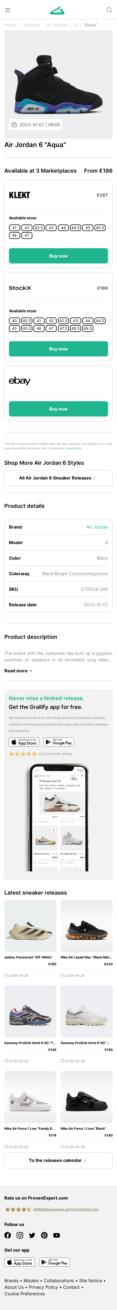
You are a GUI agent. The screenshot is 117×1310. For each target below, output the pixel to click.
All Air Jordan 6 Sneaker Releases (55, 478)
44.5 (75, 228)
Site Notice (90, 1280)
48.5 (75, 328)
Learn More (73, 448)
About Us (14, 1287)
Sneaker (31, 25)
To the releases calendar (55, 1160)
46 (14, 235)
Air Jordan (57, 25)
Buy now (58, 256)
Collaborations (59, 1280)
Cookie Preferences (24, 1293)
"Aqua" (90, 25)
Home (10, 25)
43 (51, 228)
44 (63, 228)
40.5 (27, 321)
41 (14, 228)
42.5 (39, 228)
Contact (71, 1287)
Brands (11, 1280)
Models (31, 1280)
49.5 (88, 328)
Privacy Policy (43, 1287)
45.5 (100, 228)
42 (26, 228)
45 (87, 228)
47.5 (63, 328)
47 (26, 235)
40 (14, 321)
